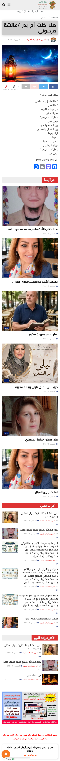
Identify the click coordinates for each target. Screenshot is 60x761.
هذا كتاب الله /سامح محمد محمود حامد (32, 229)
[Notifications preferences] (6, 754)
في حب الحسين (34, 675)
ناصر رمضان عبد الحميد (37, 39)
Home (55, 17)
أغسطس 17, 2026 (49, 339)
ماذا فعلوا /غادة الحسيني (41, 439)
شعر (43, 17)
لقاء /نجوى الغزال (46, 492)
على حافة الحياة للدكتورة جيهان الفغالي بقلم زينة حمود (39, 515)
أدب (48, 17)
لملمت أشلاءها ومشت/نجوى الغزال (35, 281)
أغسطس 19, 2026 (49, 233)
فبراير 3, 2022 (15, 679)
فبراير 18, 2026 (13, 39)
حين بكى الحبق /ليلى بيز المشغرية (36, 386)
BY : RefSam (30, 755)
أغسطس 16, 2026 (49, 391)
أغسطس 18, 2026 (49, 286)
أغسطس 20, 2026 (30, 520)
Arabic (9, 759)
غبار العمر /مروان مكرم (43, 334)
